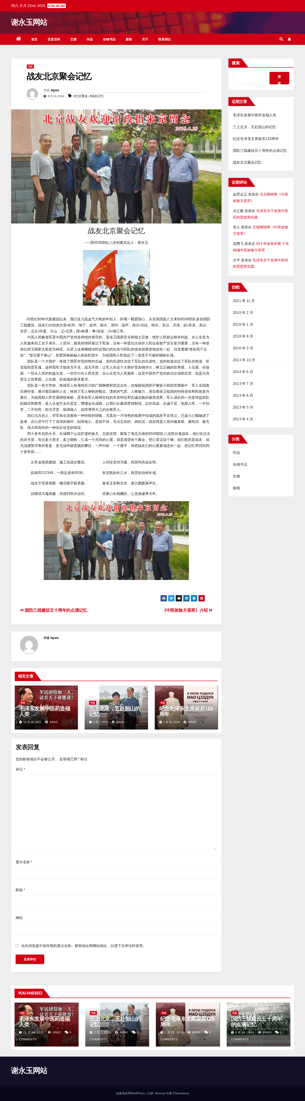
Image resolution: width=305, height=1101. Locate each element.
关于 (145, 39)
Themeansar (181, 1093)
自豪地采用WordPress (131, 1093)
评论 (20, 769)
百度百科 (54, 39)
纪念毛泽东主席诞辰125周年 (186, 711)
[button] (281, 39)
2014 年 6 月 (243, 372)
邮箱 (20, 890)
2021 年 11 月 (244, 301)
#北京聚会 (80, 96)
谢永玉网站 (29, 22)
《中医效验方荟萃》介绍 (185, 610)
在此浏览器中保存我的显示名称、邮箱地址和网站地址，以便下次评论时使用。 (83, 946)
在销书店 (109, 39)
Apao (55, 90)
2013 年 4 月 (243, 419)
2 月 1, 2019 (102, 1032)
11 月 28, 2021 (33, 1032)
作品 (90, 39)
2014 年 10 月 (244, 360)
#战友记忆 (97, 96)
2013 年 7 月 (243, 384)
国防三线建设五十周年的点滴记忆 (55, 610)
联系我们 (164, 39)
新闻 (129, 39)
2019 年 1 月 (243, 324)
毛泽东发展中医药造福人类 (44, 711)
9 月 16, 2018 (244, 1032)
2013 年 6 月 (243, 395)
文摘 (73, 39)
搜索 (236, 63)
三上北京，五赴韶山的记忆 (114, 711)
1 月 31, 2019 (174, 1032)
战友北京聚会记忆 (247, 162)
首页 (34, 39)
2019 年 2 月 (243, 313)
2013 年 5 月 (243, 407)
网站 (19, 918)
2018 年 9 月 (243, 336)
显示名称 (24, 862)
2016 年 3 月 (243, 348)
